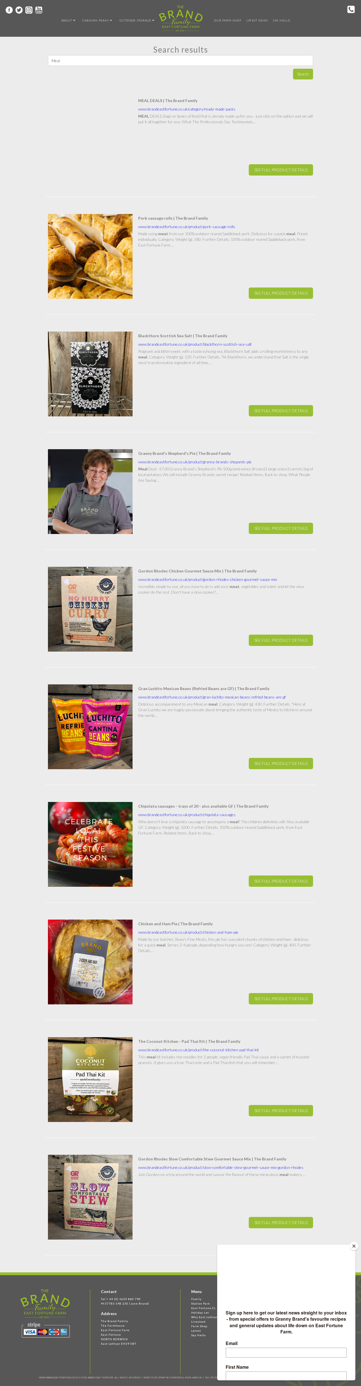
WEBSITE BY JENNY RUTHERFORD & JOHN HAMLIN (173, 1377)
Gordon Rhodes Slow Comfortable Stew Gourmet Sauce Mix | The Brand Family (212, 1158)
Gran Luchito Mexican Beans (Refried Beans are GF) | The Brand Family (203, 688)
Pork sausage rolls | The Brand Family (173, 218)
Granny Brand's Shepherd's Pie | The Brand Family (184, 453)
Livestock (198, 1321)
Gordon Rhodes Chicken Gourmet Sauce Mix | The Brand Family (197, 570)
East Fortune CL (203, 1308)
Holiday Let (200, 1312)
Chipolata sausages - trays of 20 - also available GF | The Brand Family (203, 806)
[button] (67, 20)
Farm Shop (199, 1326)
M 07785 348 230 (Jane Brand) (125, 1303)
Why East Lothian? (205, 1317)
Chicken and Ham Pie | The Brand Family (175, 923)
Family (196, 1299)
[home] (180, 18)
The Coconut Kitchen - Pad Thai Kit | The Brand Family (189, 1041)
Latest (196, 1330)
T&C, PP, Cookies (214, 1377)
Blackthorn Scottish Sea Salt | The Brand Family (182, 335)
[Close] (354, 1246)
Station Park (200, 1303)
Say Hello (281, 20)
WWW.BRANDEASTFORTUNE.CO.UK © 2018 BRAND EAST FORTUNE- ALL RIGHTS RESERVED (89, 1377)
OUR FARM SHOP (227, 20)
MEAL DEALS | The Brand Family (167, 100)
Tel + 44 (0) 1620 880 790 (121, 1299)
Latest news (257, 20)
